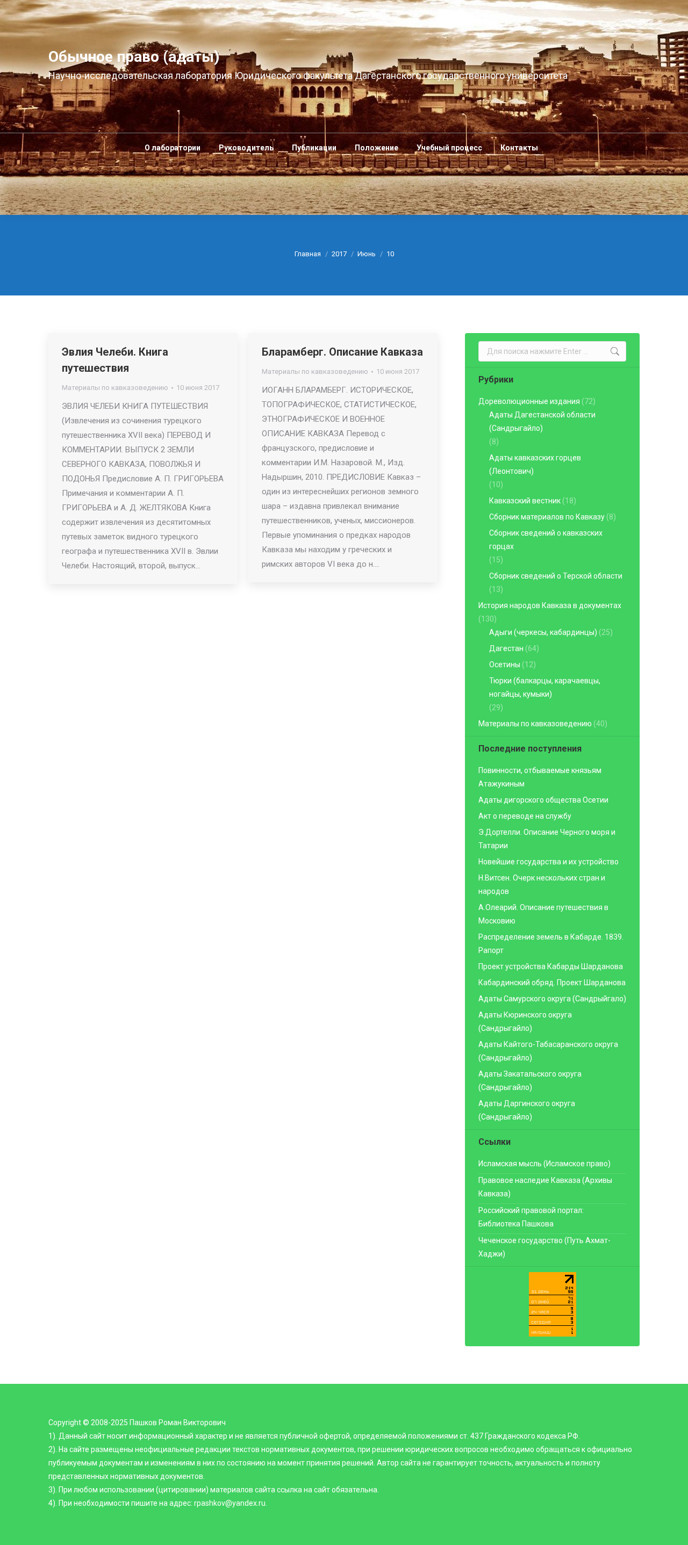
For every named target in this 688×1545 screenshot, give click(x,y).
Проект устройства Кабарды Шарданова (550, 966)
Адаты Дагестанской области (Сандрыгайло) (542, 421)
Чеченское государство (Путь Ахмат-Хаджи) (544, 1247)
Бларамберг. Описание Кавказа (342, 351)
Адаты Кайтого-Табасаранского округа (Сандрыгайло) (548, 1051)
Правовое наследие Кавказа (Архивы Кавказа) (545, 1187)
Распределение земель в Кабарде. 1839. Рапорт (551, 944)
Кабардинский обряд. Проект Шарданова (552, 982)
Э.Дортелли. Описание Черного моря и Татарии (546, 839)
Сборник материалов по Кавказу (547, 516)
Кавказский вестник (525, 500)
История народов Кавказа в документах (549, 605)
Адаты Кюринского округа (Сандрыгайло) (525, 1021)
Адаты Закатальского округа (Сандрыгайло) (530, 1081)
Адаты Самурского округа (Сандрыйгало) (552, 998)
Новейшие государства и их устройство (548, 861)
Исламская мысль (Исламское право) (544, 1163)
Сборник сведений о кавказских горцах (546, 540)
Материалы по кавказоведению (115, 388)
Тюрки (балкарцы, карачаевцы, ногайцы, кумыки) (544, 687)
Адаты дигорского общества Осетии (543, 800)
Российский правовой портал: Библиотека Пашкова (531, 1217)
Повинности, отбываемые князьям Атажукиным (539, 777)
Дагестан (506, 648)
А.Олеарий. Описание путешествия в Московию (543, 914)
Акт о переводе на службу (524, 816)
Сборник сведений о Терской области (555, 576)
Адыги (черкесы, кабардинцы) (543, 632)
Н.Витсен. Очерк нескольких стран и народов (541, 884)
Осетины (504, 664)
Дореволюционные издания (529, 401)
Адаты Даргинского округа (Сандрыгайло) (526, 1110)
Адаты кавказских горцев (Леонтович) (535, 464)
